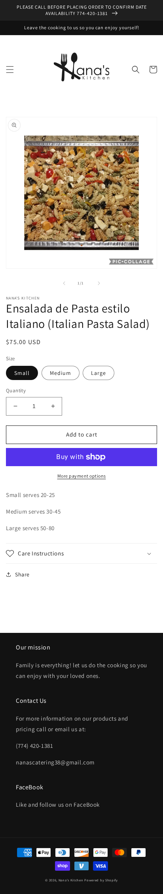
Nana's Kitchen (71, 880)
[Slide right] (99, 283)
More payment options (81, 476)
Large (98, 372)
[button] (10, 69)
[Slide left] (64, 283)
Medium (60, 372)
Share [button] (22, 574)
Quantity (16, 390)
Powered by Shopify (101, 880)
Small (22, 372)
